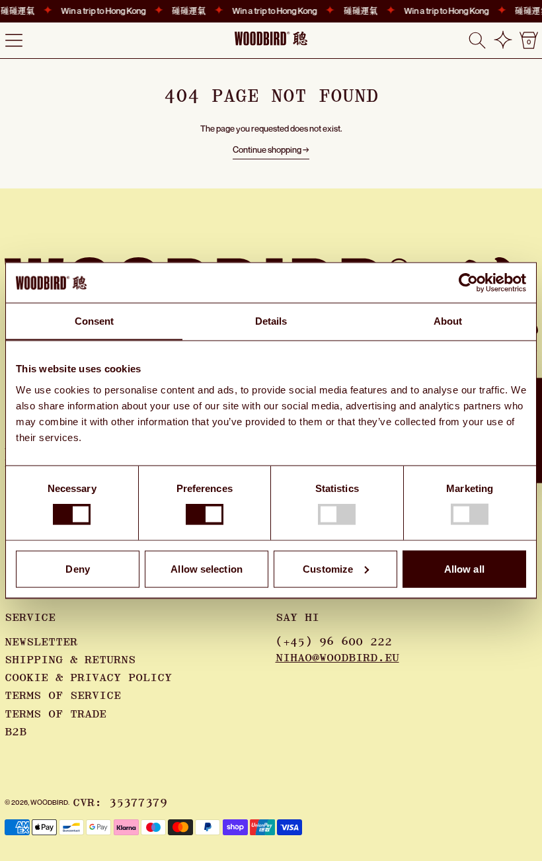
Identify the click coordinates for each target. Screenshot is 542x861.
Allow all (464, 568)
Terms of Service (63, 695)
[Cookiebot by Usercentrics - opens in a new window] (468, 283)
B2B (15, 732)
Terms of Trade (55, 714)
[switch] (204, 514)
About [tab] (448, 321)
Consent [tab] (94, 321)
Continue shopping (267, 149)
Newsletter (41, 642)
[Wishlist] (503, 40)
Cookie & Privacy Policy (88, 678)
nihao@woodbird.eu (337, 658)
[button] (477, 40)
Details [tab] (271, 321)
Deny (77, 568)
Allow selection (207, 568)
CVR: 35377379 (120, 803)
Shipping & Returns (70, 660)
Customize (328, 568)
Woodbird (49, 802)
